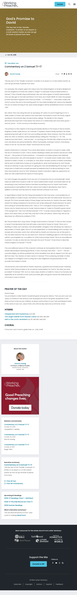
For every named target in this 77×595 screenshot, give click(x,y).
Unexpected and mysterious (17, 314)
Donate (60, 4)
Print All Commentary (14, 483)
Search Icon (69, 4)
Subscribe (17, 584)
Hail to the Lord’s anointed (16, 319)
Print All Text (11, 481)
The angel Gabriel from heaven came (20, 316)
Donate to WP (38, 564)
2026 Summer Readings (13, 505)
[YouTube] (56, 563)
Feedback (59, 584)
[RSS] (62, 563)
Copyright (28, 584)
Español (49, 584)
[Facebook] (53, 563)
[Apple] (59, 563)
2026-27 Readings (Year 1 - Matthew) (18, 498)
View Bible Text (13, 63)
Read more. (21, 515)
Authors (39, 584)
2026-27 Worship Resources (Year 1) (18, 502)
